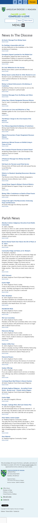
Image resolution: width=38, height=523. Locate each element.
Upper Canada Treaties (28, 465)
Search (20, 20)
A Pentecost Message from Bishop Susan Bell (16, 159)
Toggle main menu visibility (23, 25)
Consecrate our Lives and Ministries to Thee (16, 109)
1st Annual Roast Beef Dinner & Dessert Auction (17, 381)
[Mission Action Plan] (19, 15)
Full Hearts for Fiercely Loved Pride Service (15, 164)
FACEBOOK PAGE (7, 309)
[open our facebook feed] (15, 2)
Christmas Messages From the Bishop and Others (17, 95)
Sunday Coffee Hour (8, 344)
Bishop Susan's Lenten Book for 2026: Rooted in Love (19, 75)
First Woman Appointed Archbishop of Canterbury (17, 126)
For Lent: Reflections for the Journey (13, 67)
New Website (6, 436)
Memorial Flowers (7, 357)
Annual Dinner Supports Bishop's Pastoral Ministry (18, 184)
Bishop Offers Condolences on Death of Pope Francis (18, 193)
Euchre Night (6, 282)
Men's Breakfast (7, 295)
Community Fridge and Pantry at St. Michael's (16, 251)
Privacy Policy (9, 511)
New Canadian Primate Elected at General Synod (17, 149)
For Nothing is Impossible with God (13, 45)
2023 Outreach (6, 275)
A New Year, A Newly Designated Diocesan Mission (18, 100)
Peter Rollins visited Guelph (10, 417)
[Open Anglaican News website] (25, 2)
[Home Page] (19, 9)
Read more (5, 41)
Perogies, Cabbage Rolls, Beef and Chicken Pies (16, 405)
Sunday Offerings (7, 368)
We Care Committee (8, 318)
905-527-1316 (7, 497)
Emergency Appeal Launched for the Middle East (17, 54)
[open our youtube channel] (20, 2)
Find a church (28, 20)
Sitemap (3, 511)
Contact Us (6, 499)
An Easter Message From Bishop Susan (14, 40)
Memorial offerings (8, 331)
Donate (33, 2)
